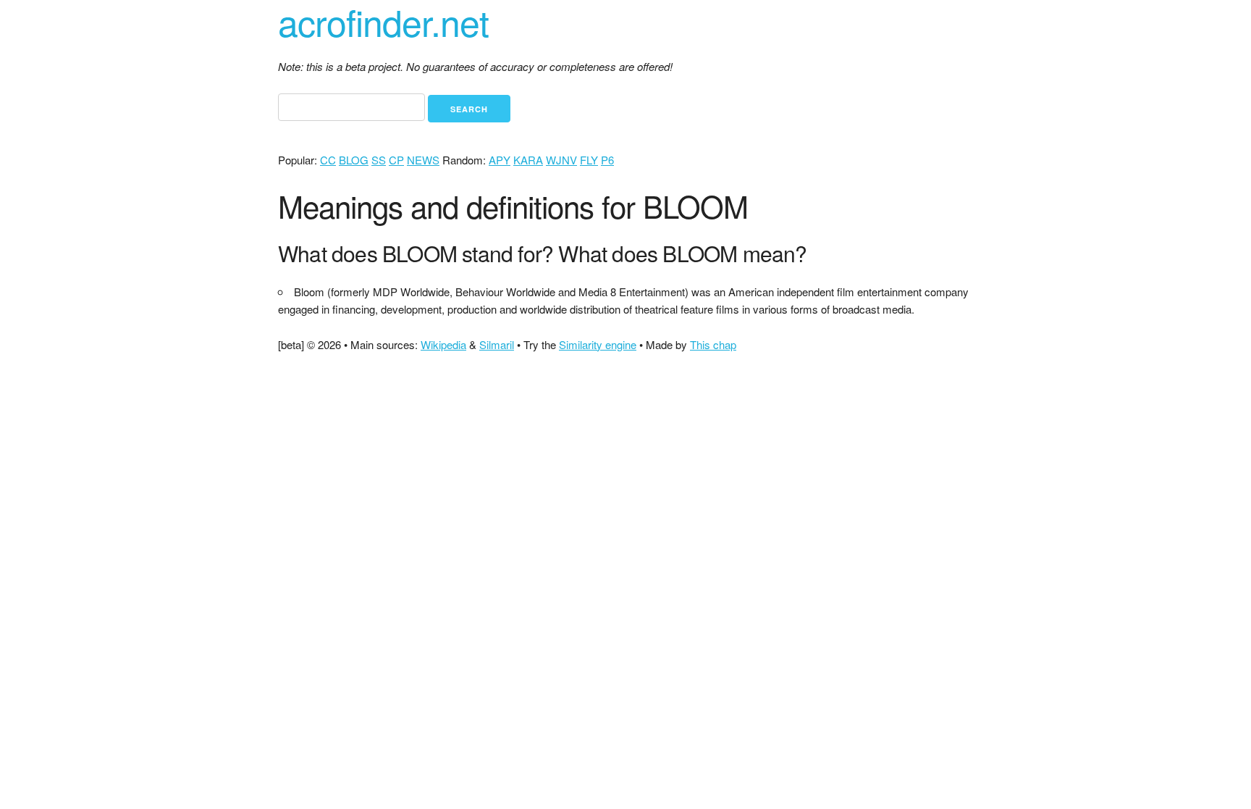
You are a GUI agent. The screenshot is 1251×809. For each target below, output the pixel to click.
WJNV (561, 159)
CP (396, 159)
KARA (528, 159)
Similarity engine (597, 344)
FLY (589, 159)
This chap (713, 344)
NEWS (423, 159)
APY (499, 159)
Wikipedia (443, 344)
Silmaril (496, 344)
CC (328, 159)
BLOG (353, 159)
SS (378, 159)
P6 (607, 159)
